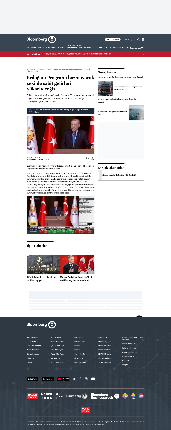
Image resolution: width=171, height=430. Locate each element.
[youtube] (93, 379)
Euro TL (77, 350)
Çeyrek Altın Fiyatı (58, 346)
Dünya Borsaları (33, 354)
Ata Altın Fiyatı (56, 358)
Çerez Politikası (128, 356)
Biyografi (125, 360)
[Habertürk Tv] (46, 396)
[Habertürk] (32, 396)
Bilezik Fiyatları (104, 350)
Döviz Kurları (79, 337)
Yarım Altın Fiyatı (57, 354)
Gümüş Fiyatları (104, 341)
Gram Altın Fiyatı (57, 341)
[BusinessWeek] (136, 48)
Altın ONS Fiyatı (57, 362)
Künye (29, 362)
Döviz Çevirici (79, 341)
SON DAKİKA (33, 54)
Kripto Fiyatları (32, 358)
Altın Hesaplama (105, 358)
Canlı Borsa (102, 337)
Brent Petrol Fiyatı (105, 346)
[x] (74, 379)
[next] (144, 53)
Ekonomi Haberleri (34, 346)
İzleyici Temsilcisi (129, 344)
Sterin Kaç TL (79, 354)
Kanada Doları (80, 362)
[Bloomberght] (41, 39)
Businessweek (32, 337)
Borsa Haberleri (33, 350)
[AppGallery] (63, 379)
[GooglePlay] (48, 379)
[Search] (138, 39)
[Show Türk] (133, 396)
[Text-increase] (87, 158)
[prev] (139, 53)
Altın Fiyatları (56, 337)
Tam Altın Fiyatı (57, 350)
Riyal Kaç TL (79, 358)
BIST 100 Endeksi (104, 354)
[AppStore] (32, 379)
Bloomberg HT (32, 69)
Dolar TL (77, 346)
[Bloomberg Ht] (77, 396)
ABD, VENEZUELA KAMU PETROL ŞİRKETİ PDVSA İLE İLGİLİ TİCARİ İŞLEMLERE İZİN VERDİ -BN (78, 54)
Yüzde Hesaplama (105, 362)
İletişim (125, 365)
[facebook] (80, 379)
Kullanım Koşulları (129, 348)
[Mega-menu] (143, 39)
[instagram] (86, 379)
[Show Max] (141, 396)
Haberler (42, 69)
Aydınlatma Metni (129, 352)
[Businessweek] (105, 396)
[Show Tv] (125, 396)
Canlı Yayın (31, 341)
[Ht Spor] (59, 396)
